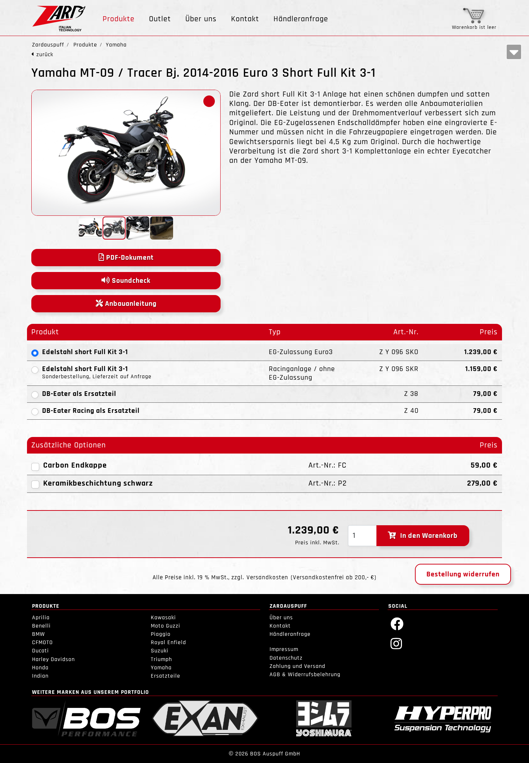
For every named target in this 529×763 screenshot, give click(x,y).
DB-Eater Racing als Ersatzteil (91, 410)
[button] (209, 101)
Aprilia (41, 617)
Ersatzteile (165, 676)
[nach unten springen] (514, 52)
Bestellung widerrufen (462, 574)
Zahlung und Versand (297, 666)
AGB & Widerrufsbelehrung (305, 674)
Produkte (119, 19)
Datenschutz (286, 658)
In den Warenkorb (427, 535)
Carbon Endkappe (75, 465)
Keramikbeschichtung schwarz (98, 483)
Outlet (160, 19)
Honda (40, 667)
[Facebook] (397, 623)
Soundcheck (130, 280)
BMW (38, 634)
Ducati (40, 650)
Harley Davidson (53, 659)
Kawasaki (163, 617)
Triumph (161, 659)
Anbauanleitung (130, 303)
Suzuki (159, 650)
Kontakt (245, 19)
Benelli (41, 626)
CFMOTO (42, 642)
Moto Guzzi (165, 626)
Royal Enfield (168, 642)
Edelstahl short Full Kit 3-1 (85, 352)
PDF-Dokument (129, 257)
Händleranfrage (300, 19)
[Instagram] (396, 643)
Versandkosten (267, 577)
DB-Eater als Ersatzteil (79, 393)
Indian (40, 676)
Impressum (284, 649)
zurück (44, 54)
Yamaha (161, 667)
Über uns (201, 19)
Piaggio (161, 634)
